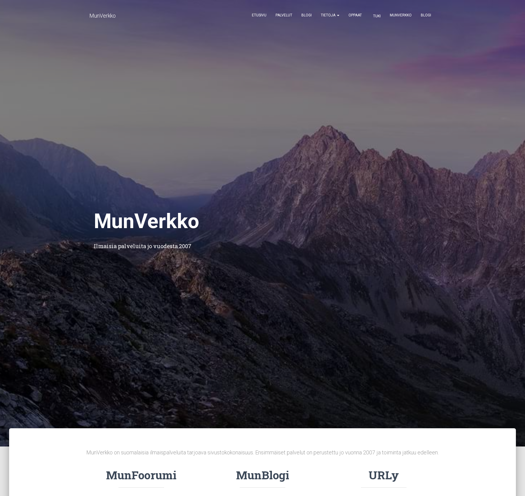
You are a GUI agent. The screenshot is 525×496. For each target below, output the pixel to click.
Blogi (306, 15)
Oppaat (355, 15)
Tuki (376, 16)
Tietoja (328, 15)
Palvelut (284, 15)
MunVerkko (401, 15)
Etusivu (259, 15)
